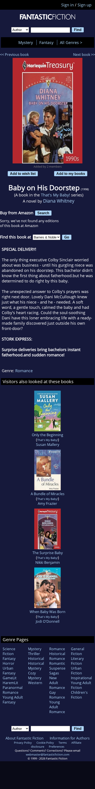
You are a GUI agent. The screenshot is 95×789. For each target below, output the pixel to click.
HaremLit (10, 682)
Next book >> (84, 54)
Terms (63, 743)
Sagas (54, 673)
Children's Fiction (79, 695)
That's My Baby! (55, 195)
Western (35, 682)
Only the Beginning (47, 434)
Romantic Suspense (57, 666)
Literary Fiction (77, 661)
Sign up (84, 4)
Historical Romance (57, 656)
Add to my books (70, 174)
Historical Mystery (36, 666)
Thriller (34, 653)
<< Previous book (14, 54)
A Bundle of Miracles (48, 493)
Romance (24, 370)
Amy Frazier (47, 503)
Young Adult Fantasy (13, 700)
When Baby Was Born (47, 611)
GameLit (10, 678)
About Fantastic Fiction (25, 738)
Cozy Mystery (34, 675)
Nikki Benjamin (47, 562)
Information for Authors (70, 738)
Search (43, 213)
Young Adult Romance (57, 707)
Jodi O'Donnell (47, 621)
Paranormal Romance (13, 690)
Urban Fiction (76, 671)
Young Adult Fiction (81, 685)
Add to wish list (23, 174)
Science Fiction (9, 651)
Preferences (56, 747)
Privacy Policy (23, 743)
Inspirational (81, 678)
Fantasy (46, 42)
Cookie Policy (45, 743)
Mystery (25, 42)
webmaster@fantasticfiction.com (47, 754)
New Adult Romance (57, 683)
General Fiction (77, 651)
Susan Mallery (47, 444)
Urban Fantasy (9, 671)
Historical (36, 658)
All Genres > (72, 42)
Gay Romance (57, 695)
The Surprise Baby (47, 552)
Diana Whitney (58, 201)
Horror (8, 663)
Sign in (67, 4)
